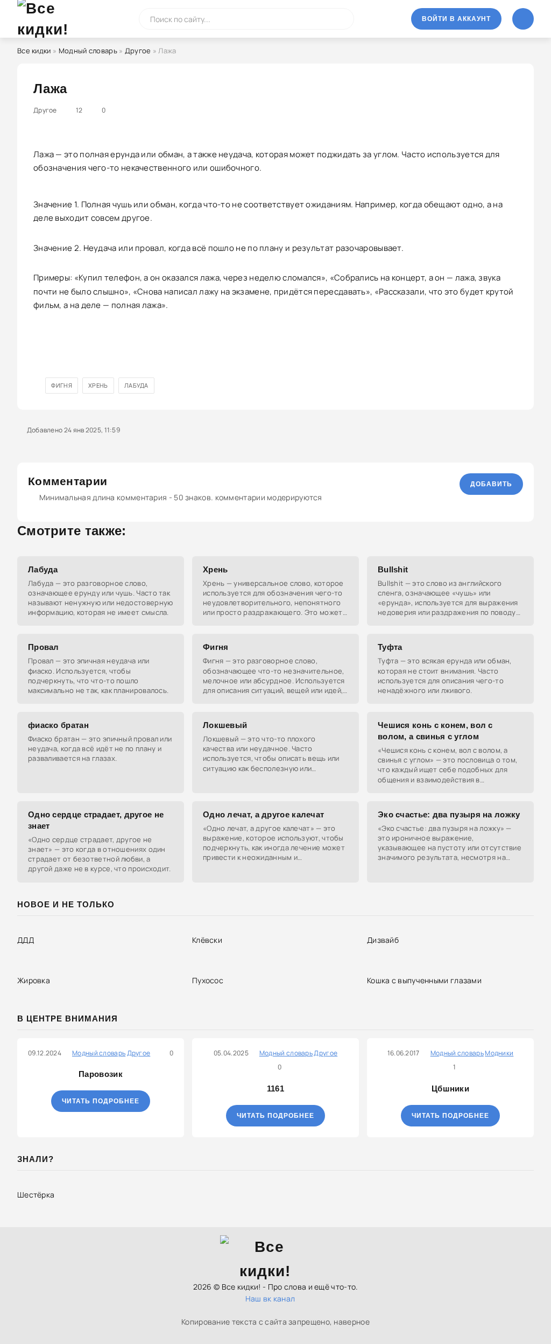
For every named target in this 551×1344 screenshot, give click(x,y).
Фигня (216, 647)
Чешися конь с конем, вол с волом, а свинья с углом (435, 730)
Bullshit (393, 569)
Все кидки (34, 50)
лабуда (136, 385)
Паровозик (101, 1074)
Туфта (390, 647)
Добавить (491, 484)
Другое (138, 50)
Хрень (215, 569)
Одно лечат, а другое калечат (263, 814)
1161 (275, 1088)
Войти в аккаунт (456, 19)
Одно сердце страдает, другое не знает (96, 820)
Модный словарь (88, 50)
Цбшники (450, 1088)
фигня (61, 385)
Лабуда (43, 569)
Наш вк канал (270, 1298)
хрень (98, 385)
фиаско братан (58, 725)
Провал (43, 647)
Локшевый (225, 725)
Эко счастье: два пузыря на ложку (449, 814)
